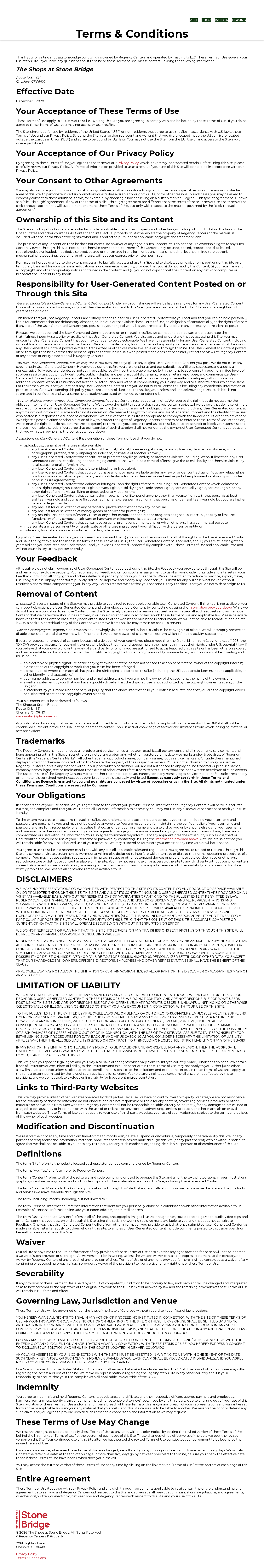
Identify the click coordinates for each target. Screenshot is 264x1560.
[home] (48, 20)
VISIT (194, 20)
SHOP (206, 20)
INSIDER (221, 20)
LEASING (239, 20)
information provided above (210, 607)
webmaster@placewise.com (37, 716)
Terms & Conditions (31, 1558)
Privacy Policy (128, 163)
